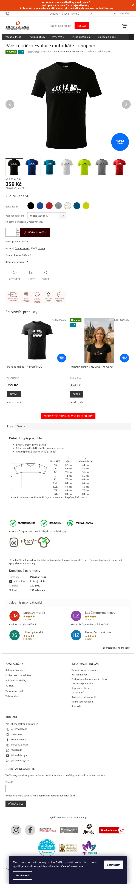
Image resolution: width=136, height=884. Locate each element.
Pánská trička (38, 577)
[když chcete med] (88, 830)
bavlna (41, 248)
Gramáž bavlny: (13, 255)
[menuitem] (13, 37)
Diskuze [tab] (21, 426)
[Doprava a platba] (77, 523)
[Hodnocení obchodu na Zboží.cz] (112, 830)
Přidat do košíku (37, 232)
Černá (10, 402)
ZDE (64, 531)
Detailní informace (15, 262)
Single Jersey (22, 248)
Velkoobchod (12, 696)
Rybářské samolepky (61, 817)
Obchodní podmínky (82, 683)
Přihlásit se (15, 803)
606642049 (16, 734)
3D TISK (9, 686)
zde (81, 866)
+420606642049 (19, 729)
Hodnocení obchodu (82, 702)
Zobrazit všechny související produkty (68, 415)
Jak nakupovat (79, 675)
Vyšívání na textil (14, 691)
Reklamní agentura (15, 670)
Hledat (81, 25)
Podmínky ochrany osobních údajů (89, 679)
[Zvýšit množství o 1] (18, 230)
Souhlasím (113, 865)
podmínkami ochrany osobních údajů (56, 796)
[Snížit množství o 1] (18, 234)
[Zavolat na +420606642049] (10, 13)
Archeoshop (80, 817)
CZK (111, 13)
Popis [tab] (10, 426)
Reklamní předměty (15, 680)
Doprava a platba (80, 688)
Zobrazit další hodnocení (116, 648)
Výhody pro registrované (64, 13)
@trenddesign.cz (20, 760)
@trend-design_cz (20, 755)
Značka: (99, 51)
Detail (14, 394)
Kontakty (76, 706)
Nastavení (22, 875)
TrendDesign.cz (19, 739)
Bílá (19, 402)
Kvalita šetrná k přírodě (84, 697)
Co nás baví (78, 692)
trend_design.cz (19, 745)
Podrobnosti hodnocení (70, 51)
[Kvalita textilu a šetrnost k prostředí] (35, 523)
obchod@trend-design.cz (24, 724)
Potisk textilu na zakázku (18, 675)
